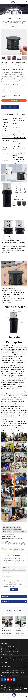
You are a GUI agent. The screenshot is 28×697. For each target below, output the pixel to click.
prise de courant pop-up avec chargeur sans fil (13, 531)
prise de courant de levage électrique (12, 529)
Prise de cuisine (17, 21)
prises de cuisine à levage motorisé (11, 527)
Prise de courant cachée (8, 536)
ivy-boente (9, 654)
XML (2, 688)
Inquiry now (13, 100)
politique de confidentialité (8, 688)
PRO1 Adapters (12, 690)
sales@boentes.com (11, 649)
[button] (24, 625)
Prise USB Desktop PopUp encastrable (12, 538)
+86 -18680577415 (9, 646)
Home (10, 21)
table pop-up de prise (8, 534)
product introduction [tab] (10, 107)
